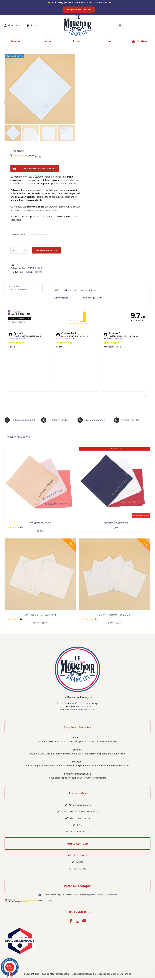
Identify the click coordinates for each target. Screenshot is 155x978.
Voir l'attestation (19, 318)
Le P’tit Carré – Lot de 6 (115, 614)
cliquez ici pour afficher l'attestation (102, 894)
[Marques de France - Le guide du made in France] (77, 941)
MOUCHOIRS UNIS (32, 268)
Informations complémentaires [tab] (17, 288)
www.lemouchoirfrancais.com (80, 709)
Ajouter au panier (46, 250)
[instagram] (77, 921)
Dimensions (18, 234)
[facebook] (71, 921)
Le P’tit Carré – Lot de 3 (40, 614)
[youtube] (84, 921)
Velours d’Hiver (40, 523)
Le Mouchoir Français (31, 271)
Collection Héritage (115, 523)
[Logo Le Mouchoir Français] (77, 16)
